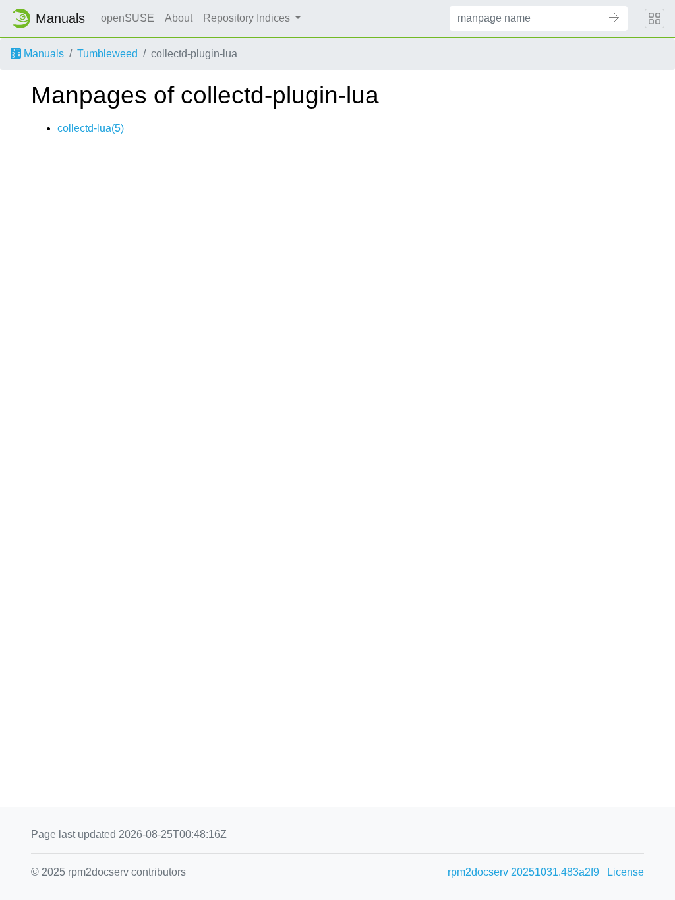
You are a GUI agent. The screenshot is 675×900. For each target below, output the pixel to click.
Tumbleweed (107, 53)
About (178, 18)
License (625, 872)
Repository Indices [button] (248, 18)
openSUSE (127, 18)
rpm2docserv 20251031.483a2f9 (523, 872)
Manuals (42, 53)
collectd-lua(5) (90, 128)
